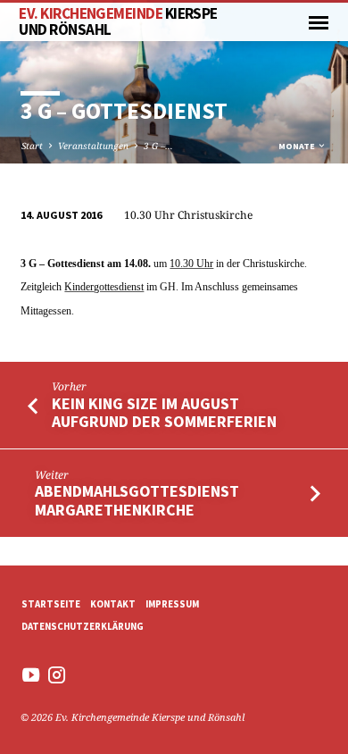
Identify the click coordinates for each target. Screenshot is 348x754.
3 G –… (158, 145)
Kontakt (113, 604)
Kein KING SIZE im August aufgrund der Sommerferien (164, 412)
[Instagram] (56, 674)
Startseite (50, 604)
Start (32, 145)
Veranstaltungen (93, 145)
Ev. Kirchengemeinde (118, 21)
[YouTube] (31, 674)
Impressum (172, 604)
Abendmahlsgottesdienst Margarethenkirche (137, 500)
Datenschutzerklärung (82, 626)
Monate (297, 146)
